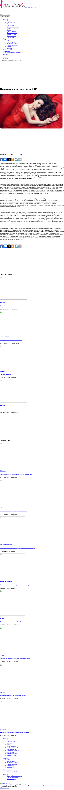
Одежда (5, 774)
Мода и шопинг (7, 770)
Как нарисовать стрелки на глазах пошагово (11, 340)
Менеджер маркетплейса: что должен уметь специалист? (14, 695)
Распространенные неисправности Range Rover (11, 621)
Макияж (9, 30)
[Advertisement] (32, 74)
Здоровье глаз (10, 46)
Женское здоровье (12, 45)
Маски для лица (11, 31)
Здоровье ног (10, 48)
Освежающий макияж (5, 374)
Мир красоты (10, 20)
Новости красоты (12, 33)
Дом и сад (3, 729)
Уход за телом (10, 25)
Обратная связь (4, 788)
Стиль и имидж (11, 779)
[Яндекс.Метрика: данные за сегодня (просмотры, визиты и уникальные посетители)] (5, 783)
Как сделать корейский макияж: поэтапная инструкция (13, 305)
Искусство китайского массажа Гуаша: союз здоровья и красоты (16, 585)
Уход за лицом (11, 22)
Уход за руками (11, 37)
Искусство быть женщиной (14, 52)
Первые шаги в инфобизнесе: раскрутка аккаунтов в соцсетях (15, 658)
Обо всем (3, 471)
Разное (2, 618)
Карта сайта (6, 54)
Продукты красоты (12, 34)
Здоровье (5, 758)
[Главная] (12, 7)
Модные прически (12, 771)
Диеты (8, 40)
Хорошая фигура (11, 42)
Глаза (1, 336)
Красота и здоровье (12, 28)
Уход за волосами (11, 24)
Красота (5, 19)
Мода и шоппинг (8, 49)
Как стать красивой (30, 7)
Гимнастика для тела (12, 43)
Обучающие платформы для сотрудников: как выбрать (13, 511)
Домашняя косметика (13, 27)
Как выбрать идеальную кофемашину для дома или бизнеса (15, 732)
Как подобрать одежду (13, 777)
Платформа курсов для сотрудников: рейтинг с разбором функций (16, 474)
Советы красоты (11, 36)
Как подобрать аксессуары (14, 776)
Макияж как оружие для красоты (8, 408)
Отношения (6, 51)
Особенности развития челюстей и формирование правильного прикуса (17, 548)
